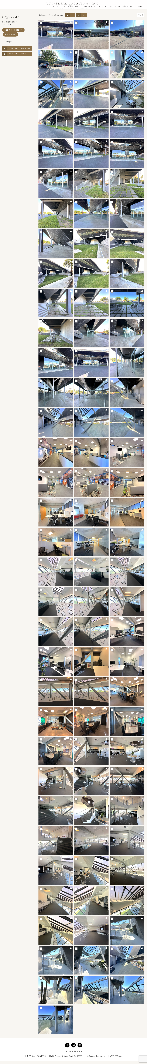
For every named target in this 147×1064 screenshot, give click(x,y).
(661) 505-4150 (116, 1056)
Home (60, 9)
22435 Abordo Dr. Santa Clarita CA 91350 (65, 1056)
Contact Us (112, 6)
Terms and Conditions (73, 1051)
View (140, 15)
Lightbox (133, 6)
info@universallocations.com (96, 1056)
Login (140, 6)
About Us (102, 6)
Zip (72, 15)
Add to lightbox (13, 30)
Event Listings (87, 6)
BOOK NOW (10, 34)
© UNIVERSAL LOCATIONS (35, 1056)
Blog (95, 6)
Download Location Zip (19, 54)
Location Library (59, 6)
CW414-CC (84, 9)
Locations (71, 9)
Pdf (83, 15)
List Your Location (73, 6)
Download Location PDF (19, 48)
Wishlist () (123, 6)
